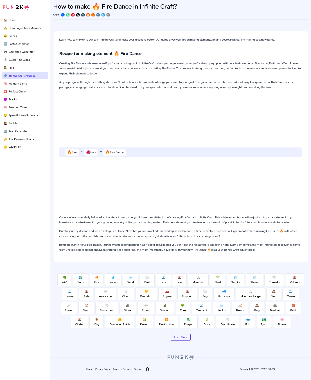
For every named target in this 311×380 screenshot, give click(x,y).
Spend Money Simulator (21, 115)
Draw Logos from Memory (22, 28)
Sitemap (138, 369)
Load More (180, 337)
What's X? (12, 147)
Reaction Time (15, 107)
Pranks (10, 99)
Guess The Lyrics (17, 59)
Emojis (10, 36)
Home (10, 20)
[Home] (16, 7)
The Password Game (19, 139)
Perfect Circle (15, 91)
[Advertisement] (181, 118)
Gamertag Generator (19, 52)
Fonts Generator (16, 44)
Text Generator (16, 131)
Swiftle (10, 123)
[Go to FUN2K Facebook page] (147, 369)
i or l (9, 67)
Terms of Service (122, 369)
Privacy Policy (102, 369)
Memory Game (15, 83)
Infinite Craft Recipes (19, 75)
